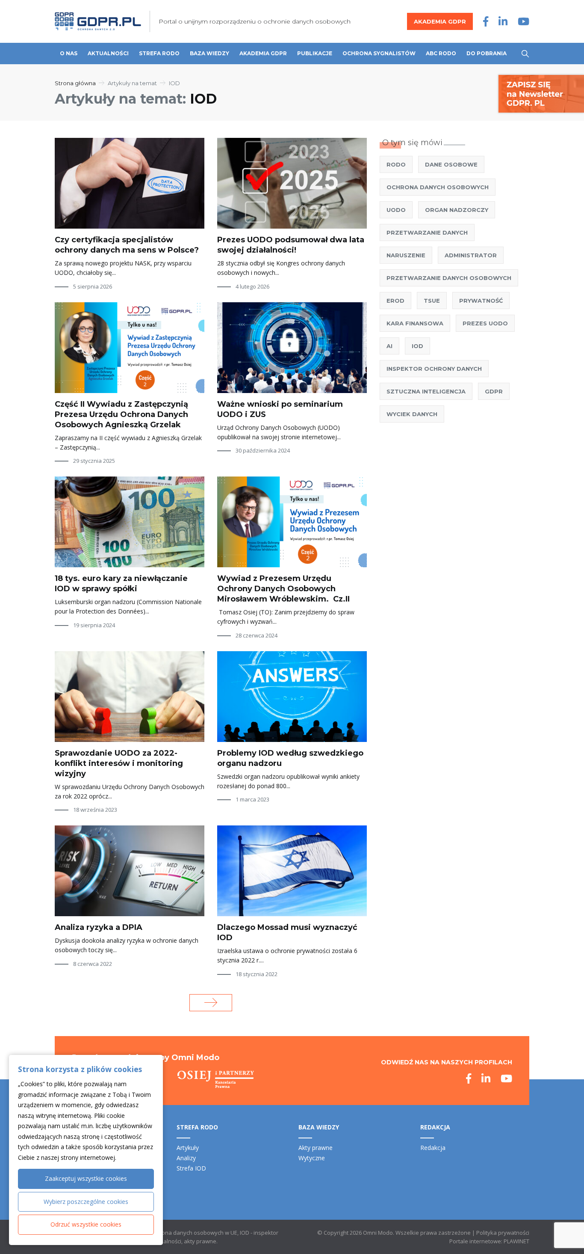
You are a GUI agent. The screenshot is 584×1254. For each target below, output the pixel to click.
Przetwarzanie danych (427, 232)
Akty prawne (315, 1148)
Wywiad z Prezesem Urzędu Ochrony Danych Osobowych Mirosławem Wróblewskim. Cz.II (283, 589)
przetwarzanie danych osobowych (448, 277)
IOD (417, 346)
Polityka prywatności (502, 1232)
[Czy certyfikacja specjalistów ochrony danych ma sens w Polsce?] (129, 183)
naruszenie (405, 255)
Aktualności (108, 53)
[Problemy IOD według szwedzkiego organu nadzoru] (292, 696)
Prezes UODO (485, 323)
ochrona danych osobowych (437, 187)
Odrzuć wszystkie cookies (85, 1224)
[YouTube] (523, 21)
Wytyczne (311, 1158)
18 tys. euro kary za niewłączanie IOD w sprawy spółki (121, 583)
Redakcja (432, 1148)
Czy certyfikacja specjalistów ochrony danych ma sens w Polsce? (127, 245)
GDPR (494, 391)
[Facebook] (485, 21)
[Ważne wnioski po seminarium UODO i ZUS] (292, 347)
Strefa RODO (159, 53)
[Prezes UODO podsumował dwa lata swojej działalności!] (292, 183)
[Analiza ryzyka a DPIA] (129, 870)
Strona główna (75, 83)
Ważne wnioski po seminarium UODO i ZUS (280, 409)
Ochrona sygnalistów (379, 53)
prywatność (481, 300)
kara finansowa (414, 323)
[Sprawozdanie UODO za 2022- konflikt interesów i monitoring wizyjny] (129, 696)
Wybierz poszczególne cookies (86, 1201)
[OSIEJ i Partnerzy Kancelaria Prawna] (215, 1079)
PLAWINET (516, 1241)
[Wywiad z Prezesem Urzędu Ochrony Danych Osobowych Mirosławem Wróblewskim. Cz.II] (292, 522)
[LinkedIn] (502, 21)
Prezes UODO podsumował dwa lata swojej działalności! (290, 245)
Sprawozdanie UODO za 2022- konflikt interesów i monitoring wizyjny (119, 763)
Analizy (186, 1158)
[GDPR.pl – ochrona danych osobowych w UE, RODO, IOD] (98, 21)
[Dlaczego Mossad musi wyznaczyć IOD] (292, 870)
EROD (395, 300)
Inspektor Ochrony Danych (434, 368)
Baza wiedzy (209, 53)
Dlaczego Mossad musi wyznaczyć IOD (287, 932)
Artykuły (188, 1148)
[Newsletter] (541, 93)
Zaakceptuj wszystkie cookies (86, 1178)
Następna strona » (210, 1002)
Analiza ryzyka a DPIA (98, 927)
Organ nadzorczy (456, 209)
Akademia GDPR (440, 21)
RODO (396, 164)
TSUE (432, 300)
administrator (471, 255)
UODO (396, 209)
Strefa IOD (191, 1168)
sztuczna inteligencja (426, 391)
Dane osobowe (451, 164)
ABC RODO (441, 53)
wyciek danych (411, 414)
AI (389, 346)
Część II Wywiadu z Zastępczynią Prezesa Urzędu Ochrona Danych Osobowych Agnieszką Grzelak (121, 414)
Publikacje (314, 53)
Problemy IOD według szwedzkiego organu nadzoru (290, 758)
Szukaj (525, 54)
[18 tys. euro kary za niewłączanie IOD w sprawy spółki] (129, 522)
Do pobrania (486, 53)
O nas (68, 53)
